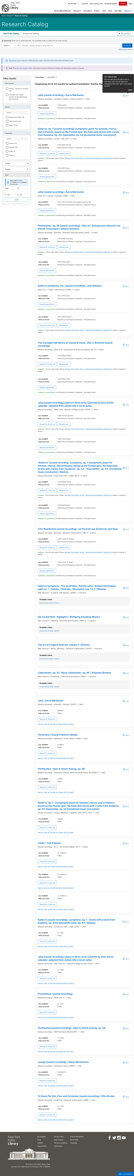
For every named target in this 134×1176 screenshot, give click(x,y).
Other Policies (58, 1140)
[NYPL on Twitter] (114, 1137)
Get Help (118, 11)
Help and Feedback (125, 1174)
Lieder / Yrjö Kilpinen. (49, 843)
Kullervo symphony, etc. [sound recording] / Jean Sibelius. (70, 285)
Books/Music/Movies (62, 11)
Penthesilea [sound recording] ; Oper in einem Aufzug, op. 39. (72, 1028)
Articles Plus (15, 60)
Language (73, 1143)
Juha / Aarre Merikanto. (51, 700)
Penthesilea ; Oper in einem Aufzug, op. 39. (61, 768)
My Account (72, 3)
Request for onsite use (47, 153)
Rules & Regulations (77, 1136)
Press (39, 1140)
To (18, 188)
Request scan (64, 153)
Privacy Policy (59, 1136)
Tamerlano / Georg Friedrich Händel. (58, 734)
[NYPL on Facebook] (109, 1137)
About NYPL (74, 1140)
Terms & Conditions (60, 1143)
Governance (58, 1146)
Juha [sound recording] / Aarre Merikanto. (61, 95)
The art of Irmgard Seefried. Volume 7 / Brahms (64, 644)
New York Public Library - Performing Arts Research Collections (89, 158)
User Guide (23, 68)
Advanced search (125, 49)
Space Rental (41, 1146)
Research (77, 11)
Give (110, 11)
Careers (40, 1143)
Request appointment (47, 113)
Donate (122, 4)
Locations (84, 4)
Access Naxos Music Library (49, 603)
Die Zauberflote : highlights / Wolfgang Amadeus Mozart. (69, 616)
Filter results (9, 78)
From (7, 188)
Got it (130, 90)
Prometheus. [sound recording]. (55, 993)
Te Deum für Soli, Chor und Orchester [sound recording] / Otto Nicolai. (76, 1096)
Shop (130, 4)
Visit (104, 11)
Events (97, 11)
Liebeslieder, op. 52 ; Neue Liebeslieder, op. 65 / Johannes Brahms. (75, 672)
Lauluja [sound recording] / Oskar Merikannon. (63, 1062)
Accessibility (41, 1136)
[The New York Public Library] (11, 7)
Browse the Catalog (31, 33)
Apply (17, 200)
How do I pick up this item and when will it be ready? (56, 724)
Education (88, 11)
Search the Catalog (11, 33)
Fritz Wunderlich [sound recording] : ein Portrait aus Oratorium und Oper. (78, 529)
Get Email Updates (110, 4)
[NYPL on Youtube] (124, 1137)
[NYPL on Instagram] (119, 1137)
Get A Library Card (96, 4)
